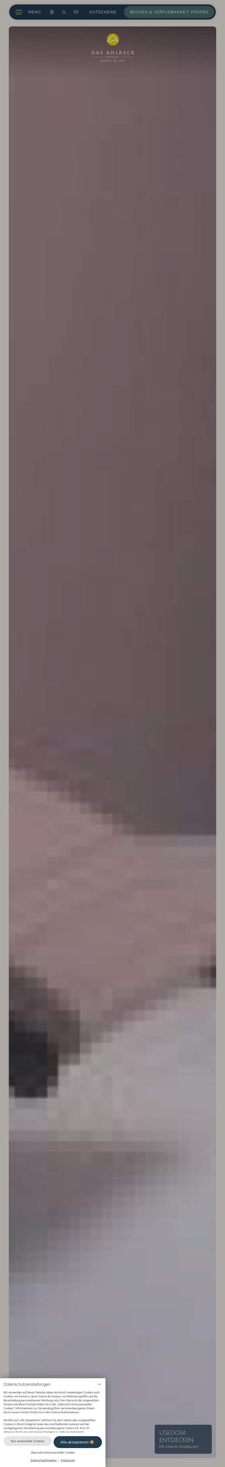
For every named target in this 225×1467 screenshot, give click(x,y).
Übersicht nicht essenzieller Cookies (53, 1452)
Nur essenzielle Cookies (27, 1441)
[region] (53, 1411)
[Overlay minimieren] (99, 1384)
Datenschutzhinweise (44, 1460)
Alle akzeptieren (74, 1442)
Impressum (68, 1460)
